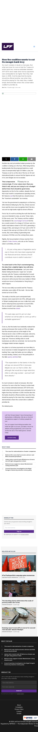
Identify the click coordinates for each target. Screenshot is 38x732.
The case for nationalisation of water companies (20, 451)
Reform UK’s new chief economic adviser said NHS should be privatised (19, 455)
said (11, 196)
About (19, 705)
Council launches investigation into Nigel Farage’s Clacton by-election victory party (18, 469)
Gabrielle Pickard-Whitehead (10, 577)
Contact (19, 711)
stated (18, 308)
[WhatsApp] (23, 159)
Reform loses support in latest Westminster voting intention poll (19, 464)
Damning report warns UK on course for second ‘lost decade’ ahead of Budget (18, 628)
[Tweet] (6, 159)
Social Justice (6, 56)
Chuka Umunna (12, 241)
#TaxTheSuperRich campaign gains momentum (18, 575)
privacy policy (25, 534)
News (3, 573)
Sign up (19, 531)
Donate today (12, 437)
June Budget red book (21, 221)
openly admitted (13, 357)
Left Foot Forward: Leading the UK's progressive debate (8, 46)
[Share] (15, 159)
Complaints (19, 707)
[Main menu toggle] (34, 46)
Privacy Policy (19, 709)
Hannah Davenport (7, 604)
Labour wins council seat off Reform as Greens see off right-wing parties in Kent (20, 460)
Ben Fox (4, 87)
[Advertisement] (19, 21)
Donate (19, 713)
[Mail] (31, 159)
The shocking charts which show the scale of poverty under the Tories (17, 601)
